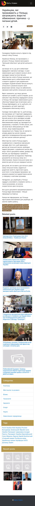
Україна (9, 428)
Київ (13, 428)
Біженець (25, 205)
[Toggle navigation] (31, 3)
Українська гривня (8, 440)
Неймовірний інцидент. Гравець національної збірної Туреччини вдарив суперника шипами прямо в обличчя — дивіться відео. (17, 371)
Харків (21, 436)
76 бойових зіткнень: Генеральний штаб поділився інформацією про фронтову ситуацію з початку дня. (17, 344)
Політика (29, 26)
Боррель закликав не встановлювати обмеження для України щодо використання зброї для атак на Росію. (17, 289)
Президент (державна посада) (19, 432)
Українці (10, 205)
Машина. (9, 436)
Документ (25, 206)
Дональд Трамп (7, 442)
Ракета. (4, 434)
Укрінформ (19, 440)
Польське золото (13, 208)
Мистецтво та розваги (11, 390)
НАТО (26, 440)
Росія (4, 428)
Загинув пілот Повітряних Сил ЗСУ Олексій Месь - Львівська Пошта (15, 237)
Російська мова (20, 438)
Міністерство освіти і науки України (12, 206)
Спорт (5, 407)
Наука (5, 412)
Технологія (7, 399)
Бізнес (5, 394)
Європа (15, 436)
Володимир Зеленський (10, 430)
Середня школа (7, 210)
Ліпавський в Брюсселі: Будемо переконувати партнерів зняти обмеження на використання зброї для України (17, 262)
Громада (5, 208)
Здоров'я (6, 403)
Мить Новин (11, 3)
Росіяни (24, 428)
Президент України (14, 434)
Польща (5, 205)
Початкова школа (23, 208)
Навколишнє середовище (12, 416)
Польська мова (18, 205)
